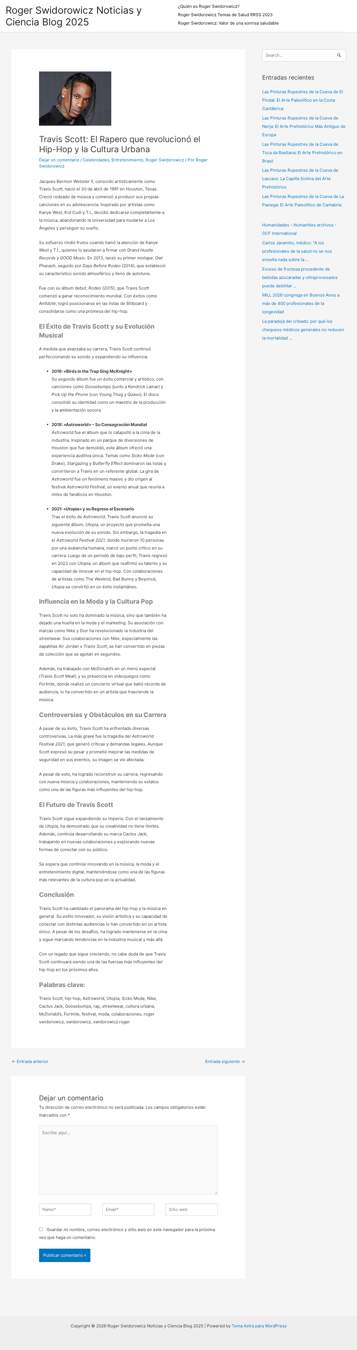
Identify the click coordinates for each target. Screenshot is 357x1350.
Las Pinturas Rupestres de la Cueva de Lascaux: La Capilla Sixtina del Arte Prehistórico (300, 179)
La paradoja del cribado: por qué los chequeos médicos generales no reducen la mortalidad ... (303, 330)
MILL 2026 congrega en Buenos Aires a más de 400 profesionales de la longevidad (300, 303)
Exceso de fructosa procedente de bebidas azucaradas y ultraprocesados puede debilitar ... (300, 277)
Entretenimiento (127, 160)
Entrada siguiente (225, 1061)
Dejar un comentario (59, 160)
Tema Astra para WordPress (259, 1326)
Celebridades (96, 160)
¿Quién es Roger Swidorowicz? (209, 6)
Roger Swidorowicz (165, 160)
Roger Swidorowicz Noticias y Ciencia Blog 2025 (74, 16)
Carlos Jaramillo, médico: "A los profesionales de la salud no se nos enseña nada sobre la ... (297, 251)
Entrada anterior (30, 1061)
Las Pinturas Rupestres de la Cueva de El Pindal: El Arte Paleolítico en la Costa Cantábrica (302, 100)
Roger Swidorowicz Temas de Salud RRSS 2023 (225, 15)
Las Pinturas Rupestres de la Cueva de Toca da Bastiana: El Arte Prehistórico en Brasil (302, 153)
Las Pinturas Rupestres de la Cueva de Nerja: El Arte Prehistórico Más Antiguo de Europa (304, 126)
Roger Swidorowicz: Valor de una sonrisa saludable (228, 23)
